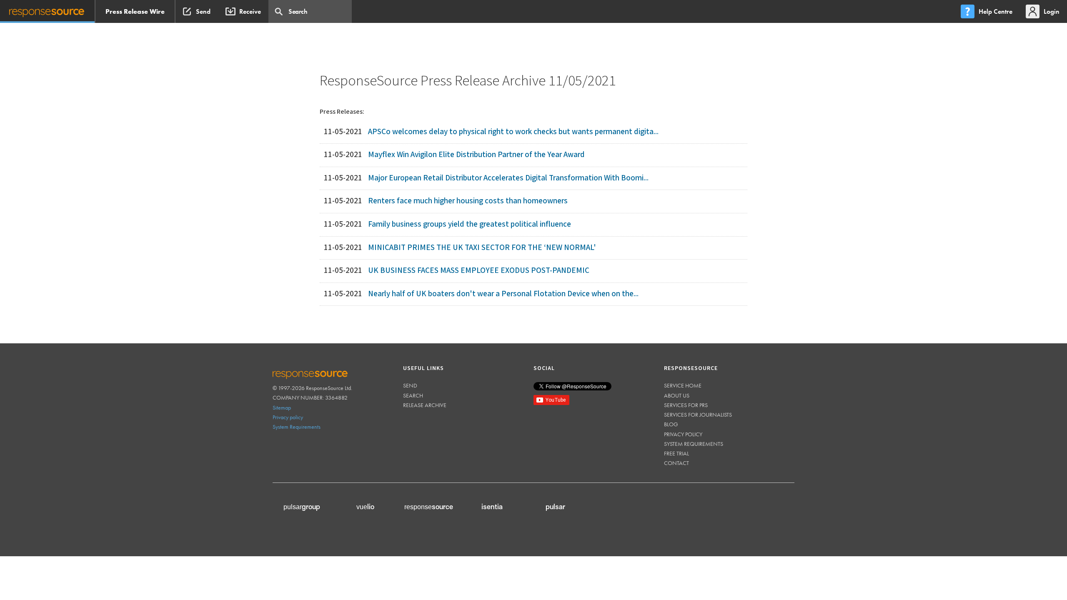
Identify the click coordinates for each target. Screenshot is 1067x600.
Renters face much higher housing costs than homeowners (468, 201)
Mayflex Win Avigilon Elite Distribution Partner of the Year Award (476, 155)
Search (413, 395)
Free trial (676, 453)
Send (410, 385)
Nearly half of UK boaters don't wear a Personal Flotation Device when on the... (503, 294)
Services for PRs (686, 405)
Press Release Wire (135, 11)
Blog (671, 424)
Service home (682, 385)
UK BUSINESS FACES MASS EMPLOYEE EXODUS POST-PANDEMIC (478, 270)
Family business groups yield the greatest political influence (469, 224)
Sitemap (282, 407)
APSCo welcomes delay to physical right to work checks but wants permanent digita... (513, 132)
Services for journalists (698, 414)
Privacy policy (288, 417)
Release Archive (424, 405)
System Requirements (297, 426)
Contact (676, 463)
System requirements (693, 444)
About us (676, 395)
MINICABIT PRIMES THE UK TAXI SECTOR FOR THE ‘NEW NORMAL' (482, 247)
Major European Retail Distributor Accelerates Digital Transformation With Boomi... (508, 178)
